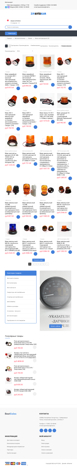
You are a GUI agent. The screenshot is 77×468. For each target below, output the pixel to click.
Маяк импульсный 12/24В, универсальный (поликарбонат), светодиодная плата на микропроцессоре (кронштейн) (29, 208)
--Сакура (7, 72)
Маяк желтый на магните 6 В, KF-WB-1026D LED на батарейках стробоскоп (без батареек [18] (12, 158)
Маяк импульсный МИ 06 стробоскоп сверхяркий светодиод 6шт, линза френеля (63, 206)
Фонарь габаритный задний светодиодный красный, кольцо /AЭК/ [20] (24, 379)
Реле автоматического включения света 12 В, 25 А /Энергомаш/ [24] (23, 367)
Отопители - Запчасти (13, 311)
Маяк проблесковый (45, 72)
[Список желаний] (67, 33)
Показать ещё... (38, 260)
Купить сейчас (55, 326)
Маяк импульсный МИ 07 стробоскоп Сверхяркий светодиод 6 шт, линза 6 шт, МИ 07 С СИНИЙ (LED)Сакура (29, 246)
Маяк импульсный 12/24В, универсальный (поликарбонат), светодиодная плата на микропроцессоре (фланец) (47, 208)
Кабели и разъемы (12, 306)
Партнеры (10, 450)
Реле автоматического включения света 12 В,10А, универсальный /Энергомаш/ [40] (25, 342)
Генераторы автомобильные (16, 292)
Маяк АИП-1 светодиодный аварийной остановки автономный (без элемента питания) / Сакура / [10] (29, 118)
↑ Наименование (35, 45)
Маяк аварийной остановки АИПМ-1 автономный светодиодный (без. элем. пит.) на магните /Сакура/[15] (29, 78)
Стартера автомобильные (15, 297)
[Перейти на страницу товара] (12, 62)
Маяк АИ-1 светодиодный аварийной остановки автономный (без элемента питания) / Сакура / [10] (64, 79)
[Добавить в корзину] (18, 88)
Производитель (24, 45)
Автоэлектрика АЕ (27, 151)
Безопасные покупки (13, 443)
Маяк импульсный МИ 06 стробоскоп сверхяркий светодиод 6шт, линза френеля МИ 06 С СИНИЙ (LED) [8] (12, 246)
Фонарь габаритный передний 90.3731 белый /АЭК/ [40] (24, 390)
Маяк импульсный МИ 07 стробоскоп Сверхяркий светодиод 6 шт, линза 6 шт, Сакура (46, 245)
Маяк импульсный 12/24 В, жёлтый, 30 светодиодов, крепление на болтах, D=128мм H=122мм (29, 157)
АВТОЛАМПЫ (11, 301)
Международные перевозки (15, 446)
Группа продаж (11, 453)
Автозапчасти (11, 287)
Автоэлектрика (12, 283)
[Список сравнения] (71, 33)
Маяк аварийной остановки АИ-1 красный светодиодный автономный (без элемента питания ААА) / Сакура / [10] (12, 79)
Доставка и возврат (13, 440)
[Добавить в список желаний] (10, 65)
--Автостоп (8, 200)
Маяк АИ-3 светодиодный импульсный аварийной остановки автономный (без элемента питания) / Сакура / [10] (12, 119)
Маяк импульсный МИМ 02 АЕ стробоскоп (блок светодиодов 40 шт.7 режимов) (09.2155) (64, 245)
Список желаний (46, 450)
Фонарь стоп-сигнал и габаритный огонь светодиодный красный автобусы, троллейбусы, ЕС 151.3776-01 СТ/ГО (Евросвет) (25, 355)
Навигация (11, 33)
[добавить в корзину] (34, 347)
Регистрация (45, 443)
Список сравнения (47, 453)
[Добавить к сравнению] (15, 66)
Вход (42, 440)
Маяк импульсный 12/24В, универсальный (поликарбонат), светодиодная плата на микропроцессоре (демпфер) (12, 208)
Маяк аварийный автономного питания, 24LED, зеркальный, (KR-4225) (46, 77)
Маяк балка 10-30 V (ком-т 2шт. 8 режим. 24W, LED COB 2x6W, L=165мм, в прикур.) (47, 115)
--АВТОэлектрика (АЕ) (46, 151)
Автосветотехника (13, 278)
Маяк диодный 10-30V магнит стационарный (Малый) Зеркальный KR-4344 (64, 116)
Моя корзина (45, 446)
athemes (69, 463)
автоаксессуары (12, 315)
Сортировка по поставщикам (16, 320)
